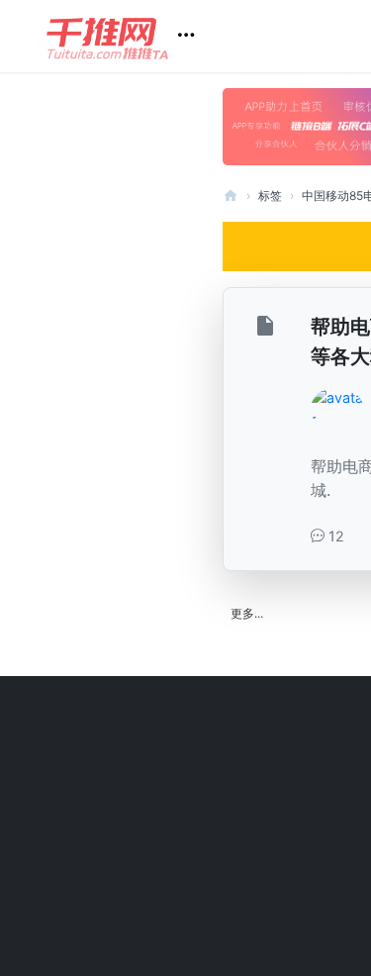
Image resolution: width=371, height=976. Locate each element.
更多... (247, 613)
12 (334, 536)
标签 (270, 195)
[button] (128, 36)
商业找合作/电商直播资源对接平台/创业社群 (230, 195)
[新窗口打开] (267, 329)
